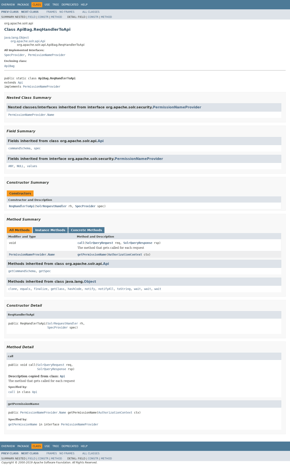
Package (23, 4)
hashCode (74, 289)
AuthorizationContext (125, 254)
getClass (57, 289)
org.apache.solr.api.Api (28, 41)
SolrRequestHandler (51, 206)
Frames (51, 11)
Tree (55, 4)
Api (20, 82)
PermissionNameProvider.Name (31, 114)
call (80, 243)
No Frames (67, 11)
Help (84, 4)
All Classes (91, 11)
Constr (43, 16)
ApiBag (9, 66)
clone (12, 289)
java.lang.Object (16, 37)
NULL (20, 166)
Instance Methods (50, 230)
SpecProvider (14, 55)
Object (90, 282)
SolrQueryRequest (99, 243)
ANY (10, 166)
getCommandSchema (21, 271)
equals (25, 289)
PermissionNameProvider (46, 55)
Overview (8, 4)
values (32, 166)
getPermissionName (91, 254)
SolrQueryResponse (137, 243)
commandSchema (19, 148)
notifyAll (106, 289)
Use (47, 4)
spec (37, 148)
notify (90, 289)
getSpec (45, 271)
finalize (40, 289)
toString (124, 289)
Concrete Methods (86, 230)
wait (137, 289)
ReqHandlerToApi (21, 206)
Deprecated (70, 4)
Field (31, 16)
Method (56, 16)
